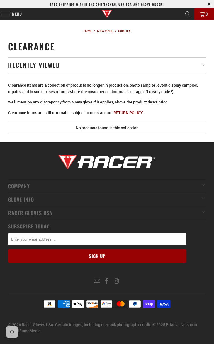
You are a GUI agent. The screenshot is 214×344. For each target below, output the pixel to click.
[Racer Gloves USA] (107, 14)
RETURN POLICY (128, 112)
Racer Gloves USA (37, 324)
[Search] (188, 14)
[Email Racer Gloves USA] (97, 281)
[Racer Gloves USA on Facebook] (107, 281)
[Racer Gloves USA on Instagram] (116, 281)
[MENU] (3, 14)
